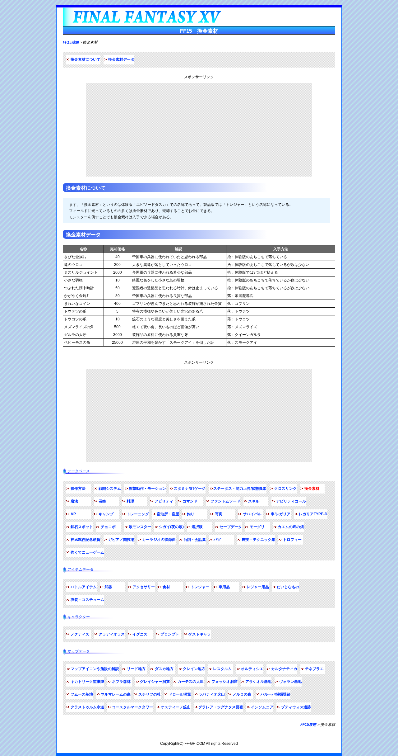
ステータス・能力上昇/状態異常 (239, 488)
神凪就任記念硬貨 (85, 539)
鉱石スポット (82, 527)
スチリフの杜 (149, 694)
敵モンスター (140, 527)
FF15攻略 (71, 42)
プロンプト (169, 634)
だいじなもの (288, 587)
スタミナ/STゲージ (190, 488)
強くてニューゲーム (87, 552)
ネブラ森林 (121, 681)
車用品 (224, 587)
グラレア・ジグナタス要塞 (220, 707)
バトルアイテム (84, 587)
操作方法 (78, 488)
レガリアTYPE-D (313, 514)
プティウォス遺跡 (296, 707)
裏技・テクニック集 (258, 539)
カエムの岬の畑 (291, 527)
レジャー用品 (258, 587)
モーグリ (257, 527)
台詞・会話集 (194, 539)
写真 (218, 514)
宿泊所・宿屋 (168, 514)
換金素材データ (121, 59)
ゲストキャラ (199, 634)
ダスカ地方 (164, 669)
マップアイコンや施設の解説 (95, 669)
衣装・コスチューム (87, 600)
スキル (253, 501)
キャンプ (106, 514)
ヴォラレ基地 (290, 681)
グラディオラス (112, 634)
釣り (190, 514)
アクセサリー (143, 587)
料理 (130, 501)
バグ (217, 539)
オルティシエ (252, 669)
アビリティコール (291, 501)
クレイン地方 (194, 669)
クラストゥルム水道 (87, 707)
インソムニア (262, 707)
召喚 (102, 501)
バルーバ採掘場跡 (275, 694)
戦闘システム (110, 488)
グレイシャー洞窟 (155, 681)
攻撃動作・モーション (147, 488)
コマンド (190, 501)
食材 (166, 587)
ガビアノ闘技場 (121, 539)
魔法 (74, 501)
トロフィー (292, 539)
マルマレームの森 (116, 694)
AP (73, 514)
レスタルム (222, 669)
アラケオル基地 (258, 681)
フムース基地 (82, 694)
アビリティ (164, 501)
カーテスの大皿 (191, 681)
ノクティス (80, 634)
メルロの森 (242, 694)
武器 (108, 587)
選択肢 (197, 527)
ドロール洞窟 (180, 694)
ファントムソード (225, 501)
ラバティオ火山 (212, 694)
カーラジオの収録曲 (159, 539)
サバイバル (252, 514)
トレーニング (138, 514)
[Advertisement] (199, 129)
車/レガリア (280, 514)
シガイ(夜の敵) (171, 527)
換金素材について (85, 59)
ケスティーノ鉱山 (176, 707)
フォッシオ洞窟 (224, 681)
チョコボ (108, 527)
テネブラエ (314, 669)
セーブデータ (231, 527)
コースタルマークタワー (132, 707)
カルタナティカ (284, 669)
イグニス (139, 634)
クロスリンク (285, 488)
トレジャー (200, 587)
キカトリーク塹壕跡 (87, 681)
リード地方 (136, 669)
